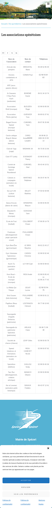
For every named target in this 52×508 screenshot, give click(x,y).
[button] (48, 448)
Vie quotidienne (15, 24)
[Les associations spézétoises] (3, 53)
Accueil (4, 24)
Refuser (25, 487)
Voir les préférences (26, 494)
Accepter (26, 480)
